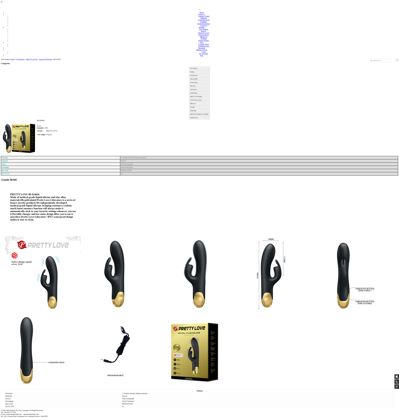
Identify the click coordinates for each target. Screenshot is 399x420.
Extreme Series (194, 75)
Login (204, 52)
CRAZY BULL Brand (195, 100)
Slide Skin (192, 86)
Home (202, 12)
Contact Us (203, 25)
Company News (203, 44)
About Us (201, 14)
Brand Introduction (203, 24)
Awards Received (203, 20)
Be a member (203, 54)
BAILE (203, 31)
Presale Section (194, 82)
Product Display (203, 40)
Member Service (201, 50)
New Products (203, 29)
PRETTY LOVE (203, 33)
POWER (204, 39)
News (202, 42)
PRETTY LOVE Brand (196, 96)
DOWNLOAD (194, 118)
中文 (201, 56)
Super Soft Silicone (45, 59)
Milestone (203, 18)
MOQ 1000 (193, 110)
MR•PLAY (204, 37)
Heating (192, 72)
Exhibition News (203, 46)
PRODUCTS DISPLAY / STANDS (199, 114)
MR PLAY (193, 103)
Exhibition (203, 22)
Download (201, 48)
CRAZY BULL (203, 35)
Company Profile (203, 16)
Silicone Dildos (194, 79)
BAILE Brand (193, 93)
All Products (20, 59)
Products (201, 27)
